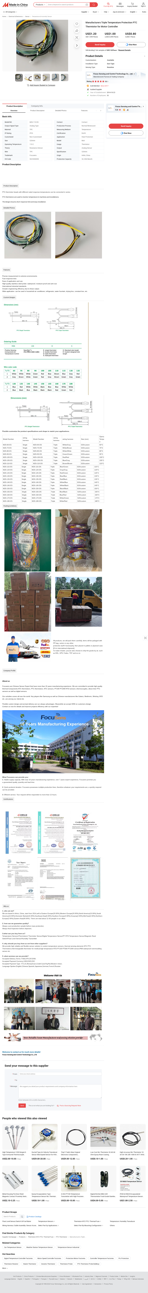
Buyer (95, 12)
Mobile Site (124, 1276)
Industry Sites (89, 1276)
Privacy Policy (108, 1284)
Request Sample (124, 50)
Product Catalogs (34, 1216)
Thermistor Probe (66, 1264)
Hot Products (17, 1276)
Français (44, 1279)
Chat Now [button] (133, 45)
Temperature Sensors (45, 1221)
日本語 (99, 1279)
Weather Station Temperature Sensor (39, 1247)
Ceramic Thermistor (48, 1264)
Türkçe (119, 1279)
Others (112, 1225)
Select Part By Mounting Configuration (88, 1225)
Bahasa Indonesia (138, 1279)
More (4, 1268)
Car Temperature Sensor (13, 1247)
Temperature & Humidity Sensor (42, 16)
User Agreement (87, 1284)
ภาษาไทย (112, 1279)
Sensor (27, 16)
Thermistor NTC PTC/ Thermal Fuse (86, 1221)
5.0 (117, 110)
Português (35, 1279)
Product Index (114, 1276)
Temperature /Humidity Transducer (122, 1221)
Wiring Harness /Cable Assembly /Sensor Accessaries (21, 1225)
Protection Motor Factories (75, 1258)
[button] (96, 110)
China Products (29, 1276)
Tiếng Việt (127, 1279)
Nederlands (78, 1279)
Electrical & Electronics (16, 16)
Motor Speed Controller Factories (49, 1258)
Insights (132, 1276)
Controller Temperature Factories (102, 1258)
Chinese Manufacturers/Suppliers (46, 1276)
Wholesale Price (77, 1276)
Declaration (98, 1284)
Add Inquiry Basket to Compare (42, 85)
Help (105, 12)
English (20, 1279)
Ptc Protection (124, 1258)
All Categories (10, 12)
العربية (86, 1279)
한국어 (93, 1279)
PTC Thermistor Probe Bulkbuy (88, 1264)
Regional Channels (101, 1276)
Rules (144, 12)
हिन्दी (105, 1279)
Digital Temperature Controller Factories (18, 1258)
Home (4, 16)
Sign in (143, 6)
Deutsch (69, 1279)
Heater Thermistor (29, 1264)
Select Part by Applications (47, 1225)
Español (27, 1279)
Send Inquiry (100, 45)
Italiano (62, 1279)
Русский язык (53, 1279)
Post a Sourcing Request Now (69, 1105)
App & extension (118, 12)
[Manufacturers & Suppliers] (15, 4)
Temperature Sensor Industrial (68, 1247)
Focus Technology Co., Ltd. (58, 1284)
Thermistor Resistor (11, 1264)
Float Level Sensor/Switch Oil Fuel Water (16, 1221)
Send (22, 1105)
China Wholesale (64, 1276)
